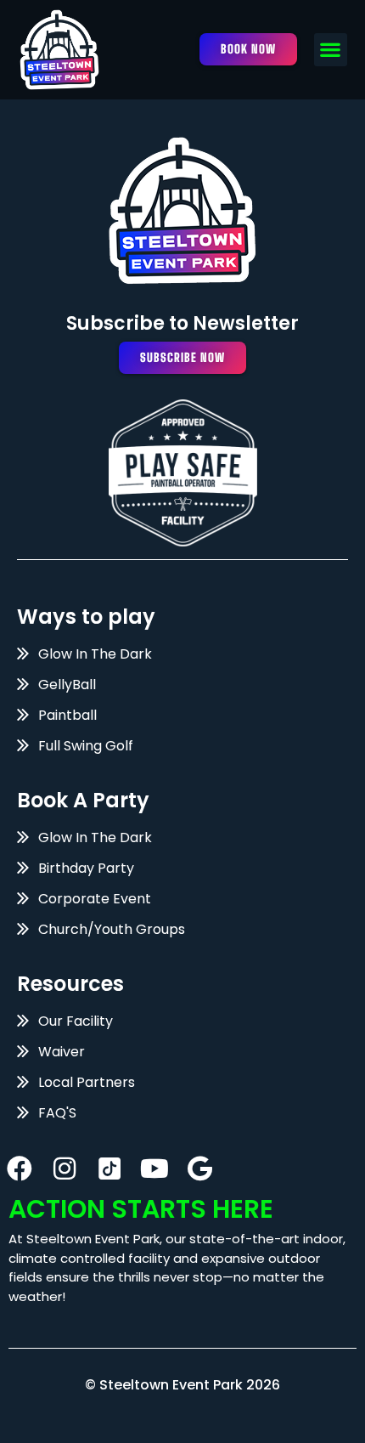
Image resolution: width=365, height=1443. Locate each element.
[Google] (199, 1168)
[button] (330, 49)
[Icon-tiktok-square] (109, 1168)
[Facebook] (19, 1168)
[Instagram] (64, 1168)
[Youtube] (154, 1168)
